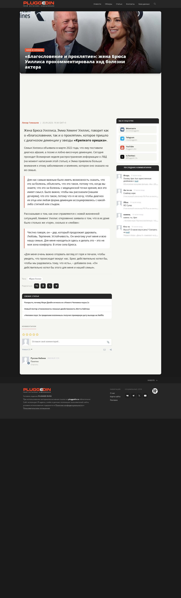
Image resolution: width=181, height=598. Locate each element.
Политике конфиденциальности (69, 405)
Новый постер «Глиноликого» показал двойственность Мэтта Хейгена (57, 309)
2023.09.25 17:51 (53, 358)
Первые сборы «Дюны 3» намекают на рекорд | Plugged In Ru (148, 235)
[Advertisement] (90, 96)
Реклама (114, 400)
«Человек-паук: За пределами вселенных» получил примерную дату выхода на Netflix (64, 315)
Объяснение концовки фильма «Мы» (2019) (141, 184)
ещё (136, 181)
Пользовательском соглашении (36, 408)
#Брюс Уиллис (35, 279)
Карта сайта (115, 396)
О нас (112, 393)
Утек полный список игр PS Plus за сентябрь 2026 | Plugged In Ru (149, 196)
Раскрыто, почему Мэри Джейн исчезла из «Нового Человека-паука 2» (56, 302)
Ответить (34, 364)
